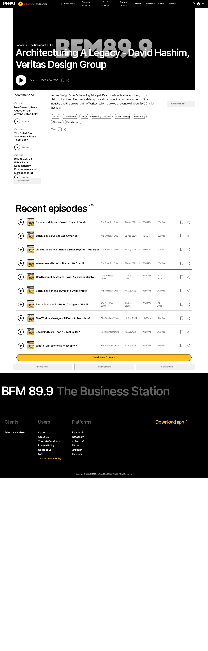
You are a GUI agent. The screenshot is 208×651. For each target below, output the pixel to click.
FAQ (40, 454)
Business (68, 3)
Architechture (69, 116)
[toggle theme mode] (198, 4)
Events (161, 3)
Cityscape (57, 122)
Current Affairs (123, 4)
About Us (43, 436)
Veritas (55, 116)
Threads (77, 454)
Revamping (139, 116)
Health (138, 3)
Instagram (78, 436)
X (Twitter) (78, 441)
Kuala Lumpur (72, 122)
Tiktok (75, 445)
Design (84, 116)
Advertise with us (15, 432)
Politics (149, 3)
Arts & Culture (105, 4)
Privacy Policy (46, 445)
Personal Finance (86, 4)
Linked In (77, 449)
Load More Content (104, 357)
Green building (122, 116)
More (171, 3)
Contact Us (44, 449)
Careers (43, 432)
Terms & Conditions (49, 441)
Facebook (77, 432)
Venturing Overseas (101, 116)
